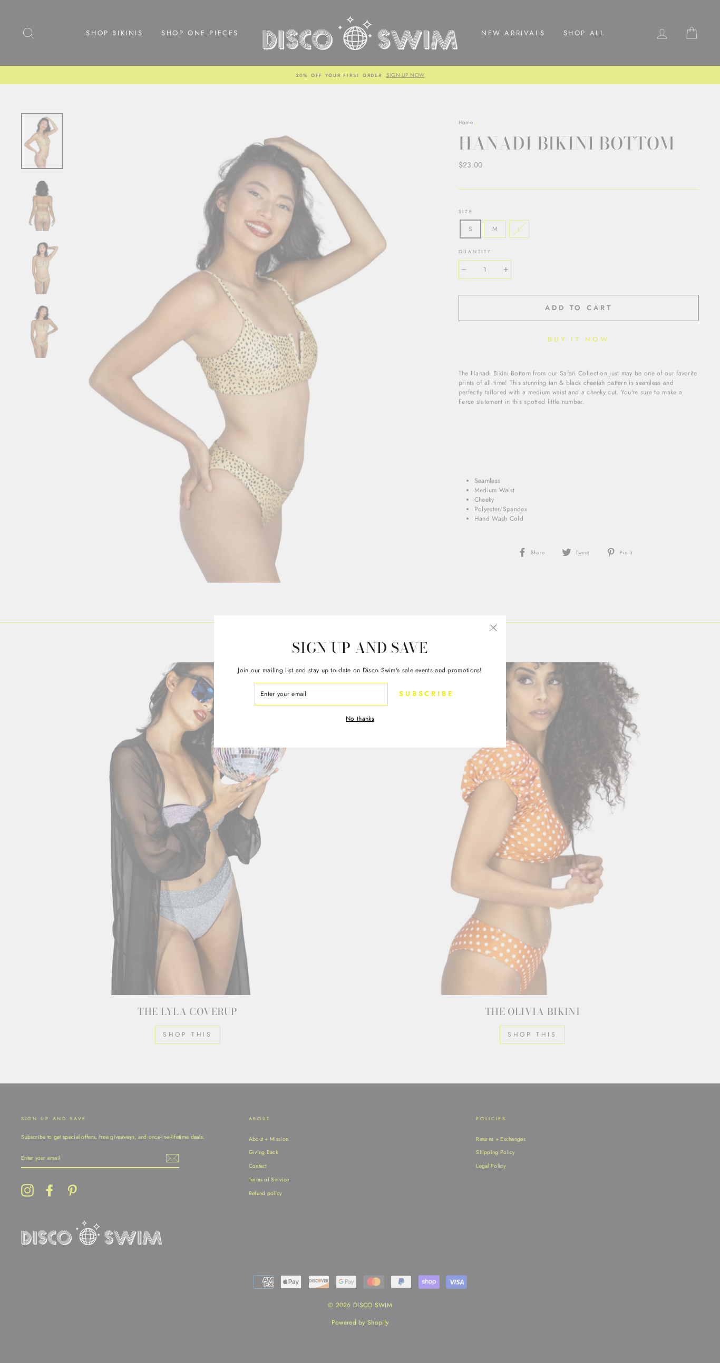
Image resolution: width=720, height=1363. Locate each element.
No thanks (360, 718)
